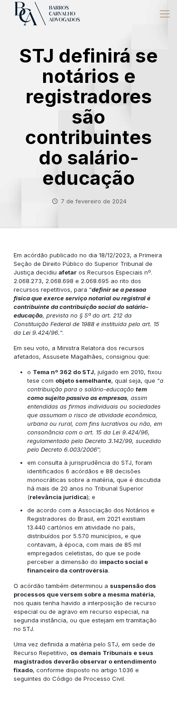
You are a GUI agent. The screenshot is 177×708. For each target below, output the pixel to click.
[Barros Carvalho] (47, 13)
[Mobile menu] (164, 13)
